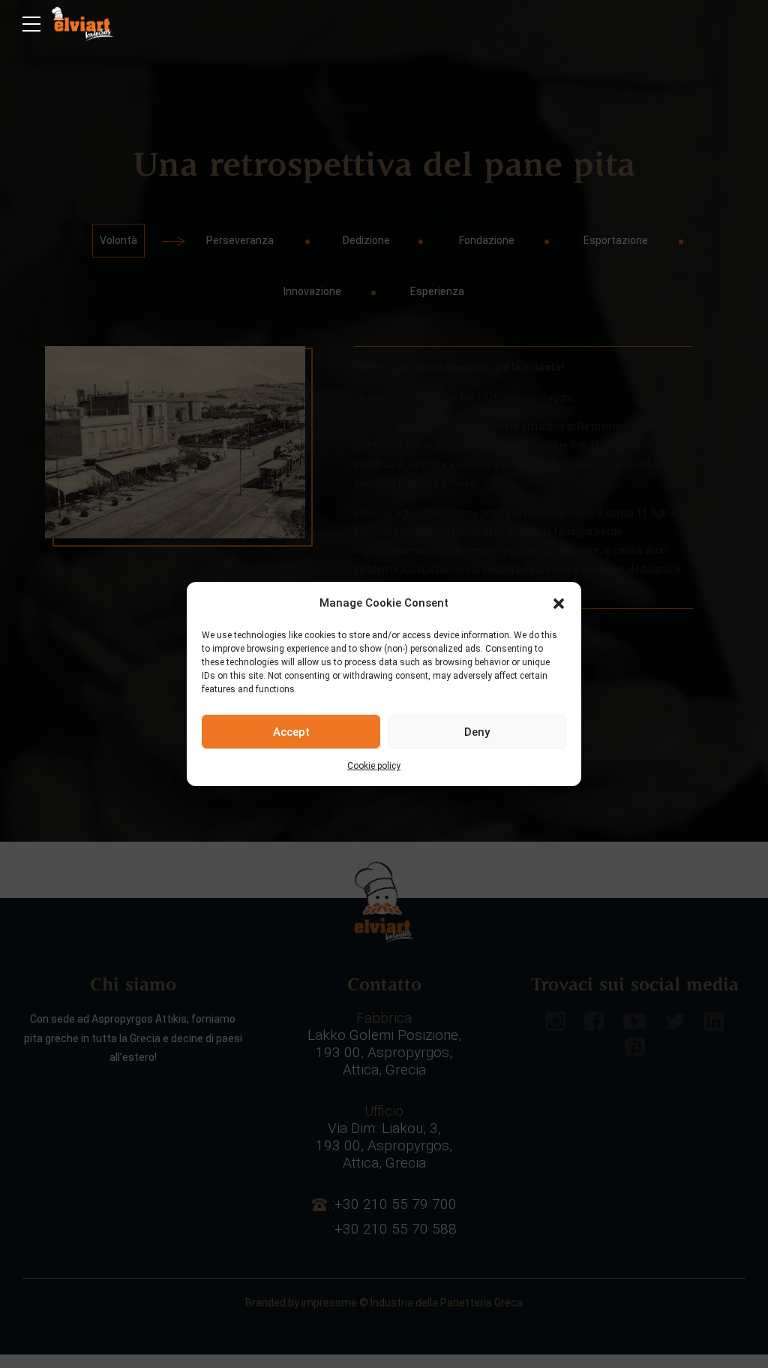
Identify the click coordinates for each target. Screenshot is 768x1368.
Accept (291, 731)
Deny (477, 731)
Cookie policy (373, 766)
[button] (558, 602)
